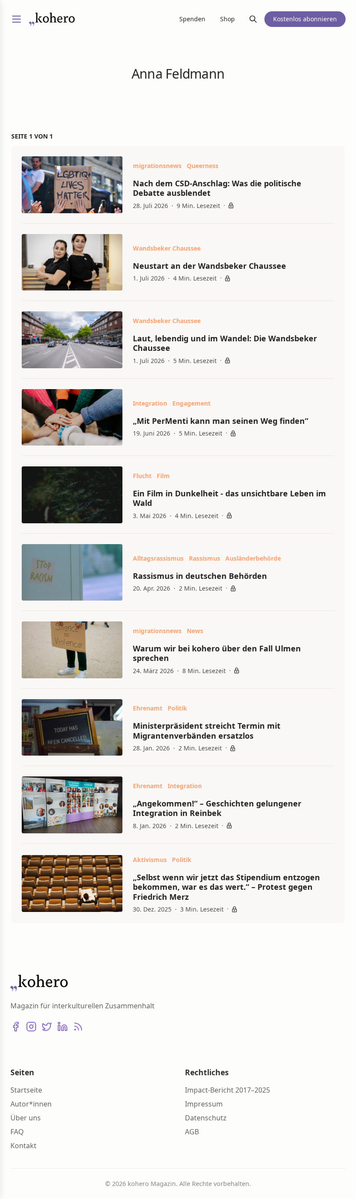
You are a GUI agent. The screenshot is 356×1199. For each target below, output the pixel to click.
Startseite (26, 1090)
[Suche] (253, 19)
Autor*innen (31, 1104)
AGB (192, 1131)
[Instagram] (31, 1026)
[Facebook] (15, 1026)
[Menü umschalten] (16, 19)
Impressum (204, 1104)
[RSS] (78, 1026)
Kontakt (23, 1145)
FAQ (17, 1131)
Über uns (25, 1118)
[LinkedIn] (62, 1026)
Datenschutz (206, 1118)
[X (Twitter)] (47, 1026)
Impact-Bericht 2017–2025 (227, 1090)
